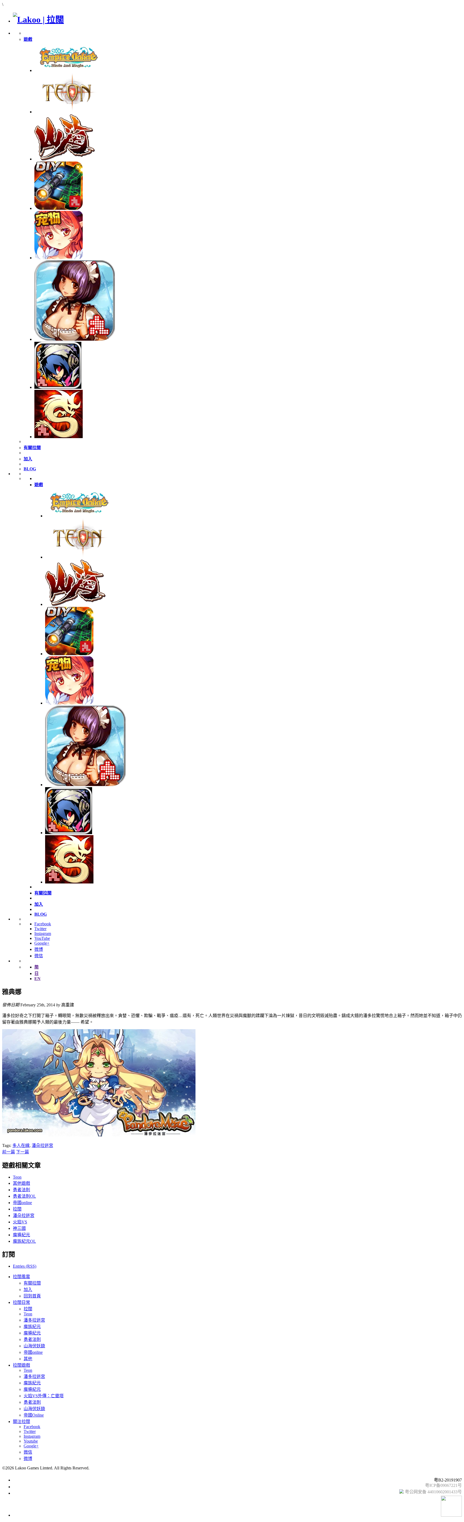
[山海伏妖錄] (64, 159)
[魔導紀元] (74, 339)
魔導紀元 (21, 1235)
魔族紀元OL (24, 1241)
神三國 (19, 1228)
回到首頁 (32, 1296)
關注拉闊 (21, 1421)
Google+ (41, 943)
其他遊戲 (21, 1183)
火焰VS (20, 1222)
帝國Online (34, 1415)
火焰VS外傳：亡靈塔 (44, 1395)
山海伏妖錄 (34, 1346)
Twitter (40, 928)
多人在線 (21, 1145)
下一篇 (22, 1152)
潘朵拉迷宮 (42, 1145)
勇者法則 (21, 1189)
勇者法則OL (24, 1196)
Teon (17, 1177)
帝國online (22, 1202)
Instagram (42, 933)
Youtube (31, 1441)
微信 (38, 955)
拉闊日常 (21, 1302)
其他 (28, 1358)
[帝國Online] (68, 70)
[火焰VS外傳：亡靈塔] (57, 387)
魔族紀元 (32, 1326)
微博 (38, 949)
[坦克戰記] (58, 208)
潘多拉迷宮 (34, 1320)
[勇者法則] (58, 436)
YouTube (42, 938)
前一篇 (8, 1152)
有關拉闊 (32, 1283)
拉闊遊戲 (21, 1365)
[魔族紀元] (58, 257)
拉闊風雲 (21, 1276)
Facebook (42, 924)
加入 (28, 1289)
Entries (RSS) (24, 1266)
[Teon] (68, 111)
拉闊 (17, 1209)
